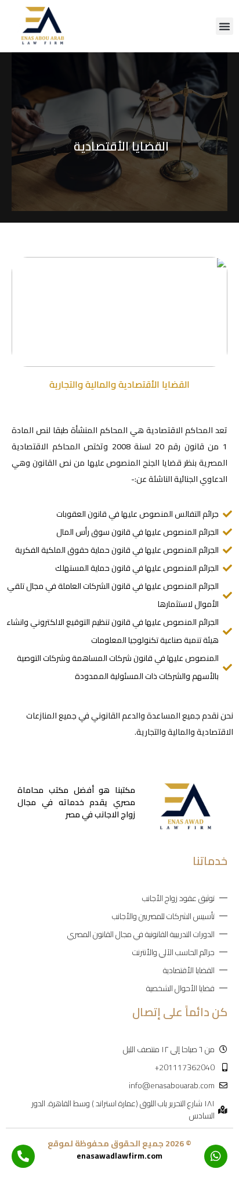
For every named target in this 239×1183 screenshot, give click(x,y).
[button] (224, 26)
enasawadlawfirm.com (119, 1155)
